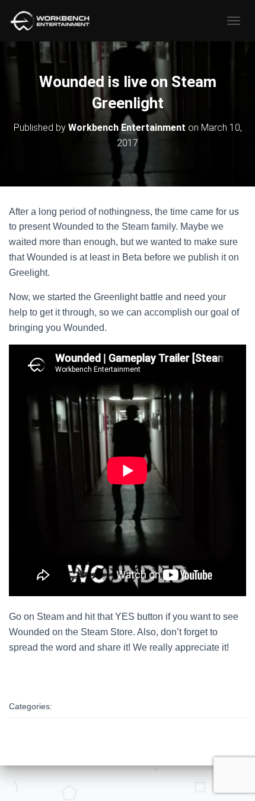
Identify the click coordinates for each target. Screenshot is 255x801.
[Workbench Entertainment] (56, 21)
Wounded (81, 707)
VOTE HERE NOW (49, 672)
